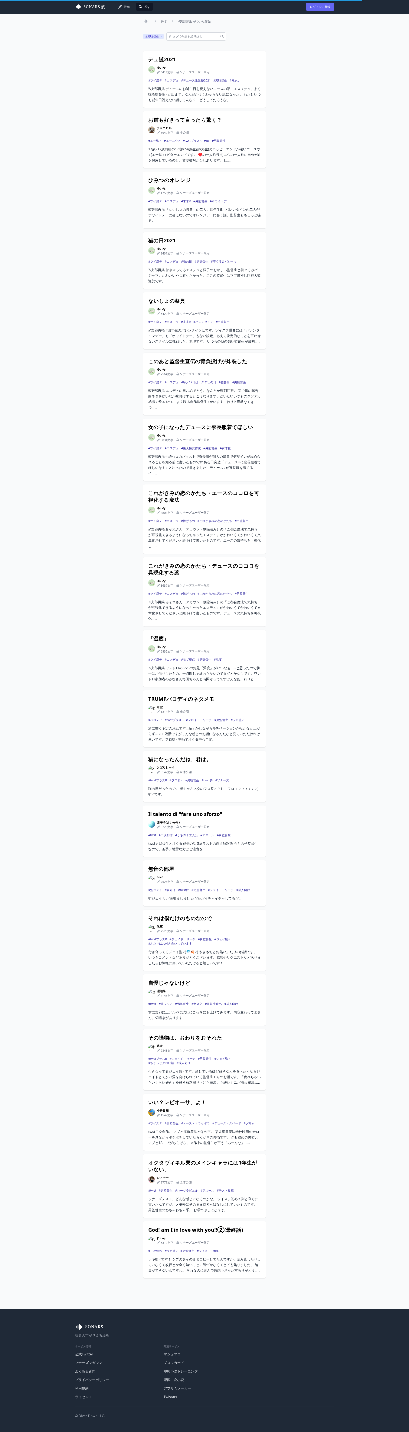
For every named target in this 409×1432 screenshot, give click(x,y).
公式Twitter (84, 1354)
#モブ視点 (188, 659)
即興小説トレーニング (181, 1371)
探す (164, 21)
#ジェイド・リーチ (221, 890)
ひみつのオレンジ (169, 180)
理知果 (161, 991)
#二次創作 (166, 835)
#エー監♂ (154, 141)
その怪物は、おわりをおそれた (185, 1037)
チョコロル (164, 128)
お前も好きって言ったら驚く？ (185, 119)
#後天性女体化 (191, 448)
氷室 (160, 707)
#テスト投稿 (225, 1190)
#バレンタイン (203, 322)
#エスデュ (172, 80)
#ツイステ (155, 1123)
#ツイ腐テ (155, 80)
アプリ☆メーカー (177, 1388)
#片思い (235, 80)
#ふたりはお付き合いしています (170, 943)
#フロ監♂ (237, 720)
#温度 (218, 659)
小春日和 (163, 1110)
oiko (160, 877)
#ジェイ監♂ (222, 939)
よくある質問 (85, 1371)
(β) (94, 6)
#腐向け (170, 890)
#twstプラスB (192, 141)
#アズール (207, 835)
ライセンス (83, 1396)
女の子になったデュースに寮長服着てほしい (200, 427)
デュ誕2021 (162, 59)
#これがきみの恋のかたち (214, 521)
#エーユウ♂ (172, 141)
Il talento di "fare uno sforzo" (185, 814)
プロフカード (174, 1362)
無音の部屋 (161, 868)
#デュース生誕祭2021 (196, 80)
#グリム (249, 1123)
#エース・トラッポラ (195, 1123)
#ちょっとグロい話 (161, 1063)
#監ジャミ (166, 1004)
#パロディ (155, 720)
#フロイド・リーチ (199, 720)
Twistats (170, 1396)
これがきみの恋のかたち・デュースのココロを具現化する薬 (203, 569)
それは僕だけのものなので (180, 918)
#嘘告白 (224, 382)
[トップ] (146, 21)
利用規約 (82, 1388)
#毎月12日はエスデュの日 (198, 382)
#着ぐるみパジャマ (224, 261)
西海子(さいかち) (168, 822)
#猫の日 (186, 261)
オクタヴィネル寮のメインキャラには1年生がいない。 (202, 1166)
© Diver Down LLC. (90, 1415)
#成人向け (243, 890)
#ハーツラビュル (186, 1190)
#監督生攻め (213, 1004)
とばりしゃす (166, 767)
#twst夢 (207, 780)
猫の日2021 (162, 240)
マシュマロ (172, 1354)
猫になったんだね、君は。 (179, 759)
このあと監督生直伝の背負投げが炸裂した (197, 361)
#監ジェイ (155, 890)
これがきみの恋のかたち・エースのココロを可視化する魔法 (203, 496)
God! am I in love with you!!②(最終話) (195, 1229)
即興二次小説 (174, 1379)
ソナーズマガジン (88, 1362)
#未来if (186, 201)
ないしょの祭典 (166, 300)
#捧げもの (188, 521)
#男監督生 (220, 80)
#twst (152, 835)
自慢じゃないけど (169, 982)
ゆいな (161, 67)
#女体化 (225, 448)
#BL (206, 141)
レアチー (163, 1178)
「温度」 (158, 638)
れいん (161, 1238)
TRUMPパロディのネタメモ (181, 698)
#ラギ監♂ (171, 1251)
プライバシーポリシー (92, 1379)
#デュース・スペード (226, 1123)
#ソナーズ (222, 780)
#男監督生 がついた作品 (194, 21)
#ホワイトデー (220, 201)
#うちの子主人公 (186, 835)
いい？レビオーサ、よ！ (177, 1102)
